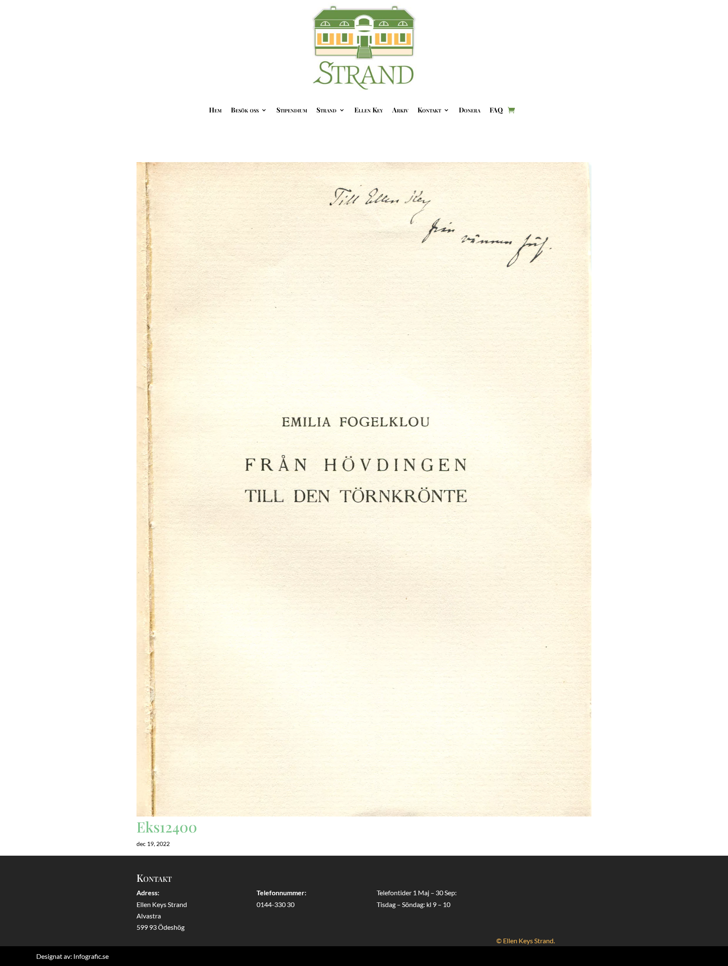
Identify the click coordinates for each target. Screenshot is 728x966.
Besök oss (245, 109)
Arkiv (400, 109)
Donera (469, 109)
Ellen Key (368, 109)
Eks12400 (166, 826)
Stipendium (291, 109)
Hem (215, 109)
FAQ (496, 109)
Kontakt (429, 109)
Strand (326, 109)
